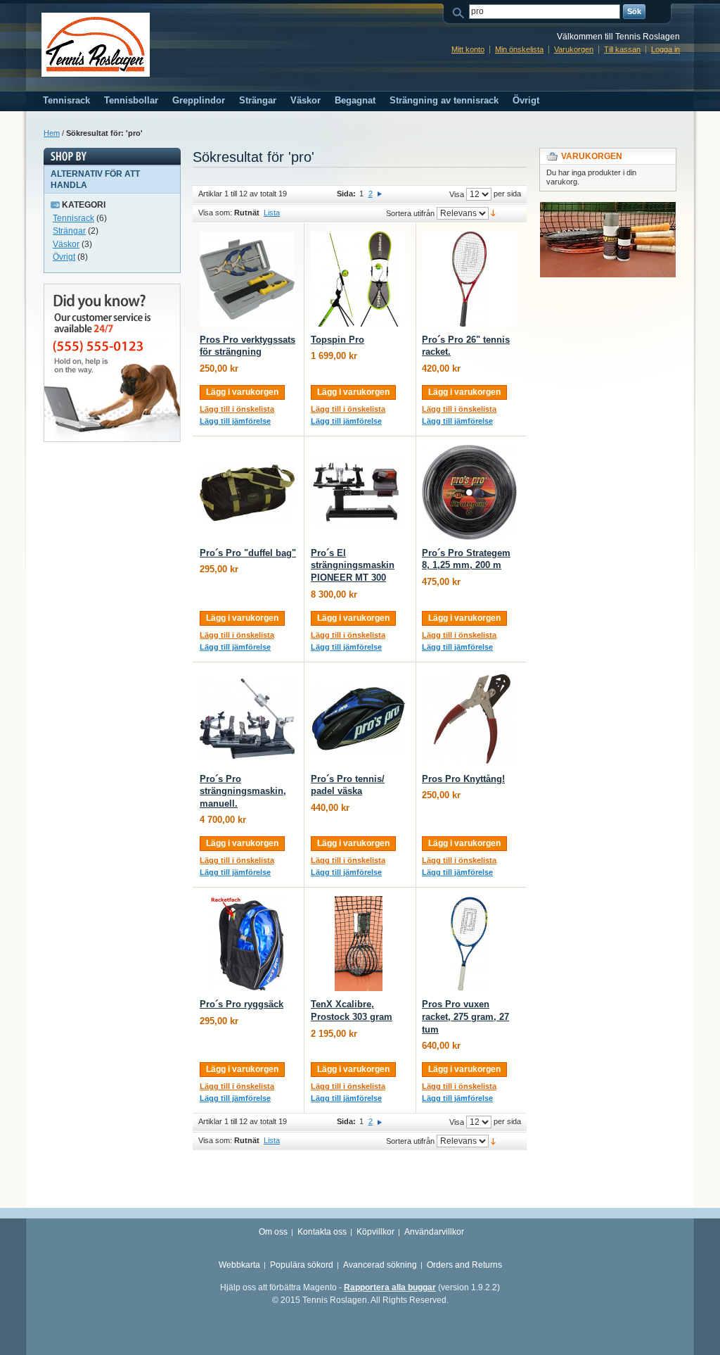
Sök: (460, 11)
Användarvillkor (434, 1232)
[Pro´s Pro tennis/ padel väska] (358, 718)
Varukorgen (573, 49)
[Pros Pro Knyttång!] (469, 718)
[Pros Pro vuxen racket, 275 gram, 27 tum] (469, 943)
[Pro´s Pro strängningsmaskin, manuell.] (247, 718)
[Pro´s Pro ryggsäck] (247, 943)
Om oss (273, 1232)
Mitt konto (467, 49)
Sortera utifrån (410, 213)
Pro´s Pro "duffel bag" (248, 553)
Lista (272, 212)
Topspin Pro (337, 339)
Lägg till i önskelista (237, 409)
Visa (456, 194)
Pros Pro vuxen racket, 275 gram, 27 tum (465, 1016)
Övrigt (64, 257)
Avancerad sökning (380, 1265)
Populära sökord (301, 1265)
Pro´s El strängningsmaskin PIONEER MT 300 (352, 565)
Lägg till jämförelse (235, 421)
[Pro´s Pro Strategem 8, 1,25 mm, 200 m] (469, 492)
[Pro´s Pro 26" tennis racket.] (469, 279)
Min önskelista (519, 49)
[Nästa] (380, 193)
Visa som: (215, 212)
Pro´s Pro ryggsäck (241, 1004)
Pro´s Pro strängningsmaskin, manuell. (243, 791)
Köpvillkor (375, 1232)
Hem (52, 133)
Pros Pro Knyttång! (463, 779)
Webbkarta (239, 1265)
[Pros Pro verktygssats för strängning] (247, 279)
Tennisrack (73, 218)
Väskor (66, 244)
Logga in (665, 49)
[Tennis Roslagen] (95, 45)
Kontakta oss (322, 1232)
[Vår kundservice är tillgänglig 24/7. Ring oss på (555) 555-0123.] (112, 290)
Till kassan (622, 49)
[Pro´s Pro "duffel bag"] (247, 492)
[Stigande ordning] (493, 212)
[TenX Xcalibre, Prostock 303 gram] (358, 943)
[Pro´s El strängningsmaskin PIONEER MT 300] (358, 492)
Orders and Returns (464, 1265)
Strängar (69, 231)
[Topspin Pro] (358, 279)
